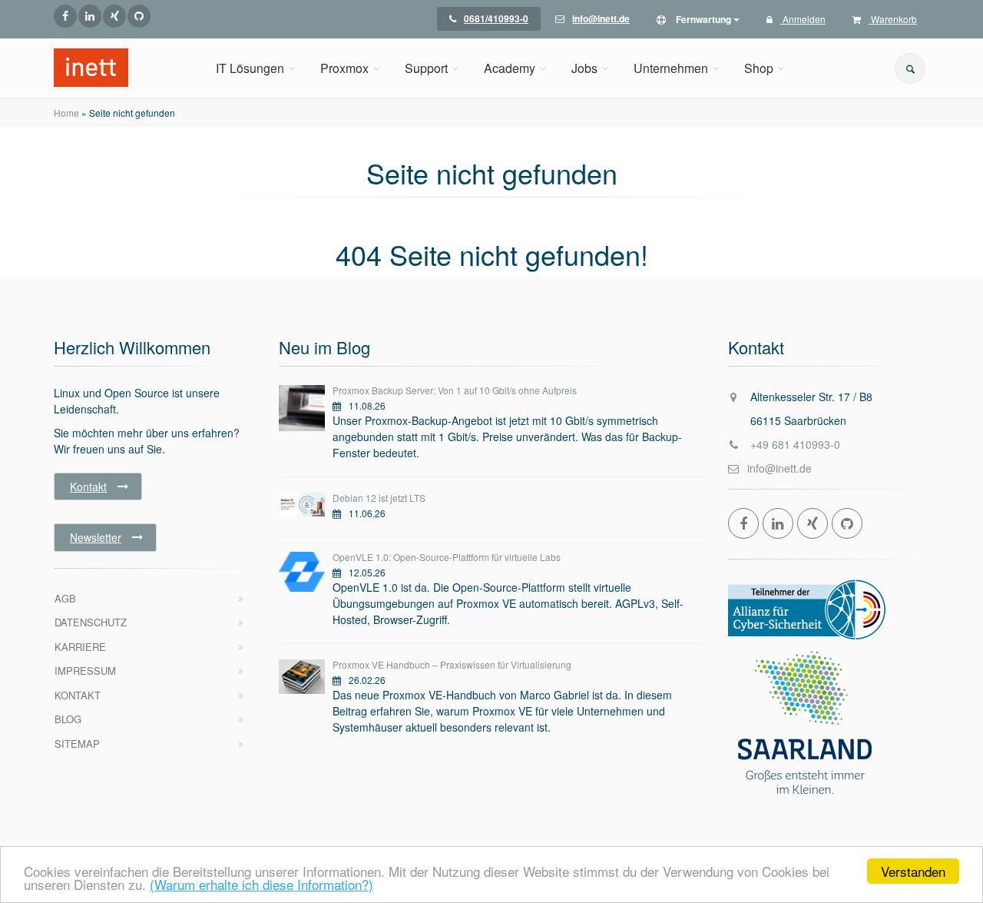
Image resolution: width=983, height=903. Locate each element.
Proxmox (344, 68)
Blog (68, 719)
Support (426, 68)
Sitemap (77, 743)
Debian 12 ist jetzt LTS (379, 497)
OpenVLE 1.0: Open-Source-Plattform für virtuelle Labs (447, 556)
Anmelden (803, 18)
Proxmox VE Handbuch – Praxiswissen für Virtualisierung (452, 664)
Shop (758, 68)
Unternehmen (671, 68)
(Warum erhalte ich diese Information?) (261, 884)
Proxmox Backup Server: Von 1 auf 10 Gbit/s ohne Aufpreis (455, 390)
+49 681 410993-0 (795, 444)
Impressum (85, 670)
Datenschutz (91, 622)
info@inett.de (779, 468)
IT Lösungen (250, 68)
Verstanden (913, 871)
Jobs (584, 68)
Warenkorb (893, 18)
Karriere (80, 646)
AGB (65, 598)
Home (66, 112)
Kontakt (88, 486)
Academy (509, 68)
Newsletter (95, 537)
